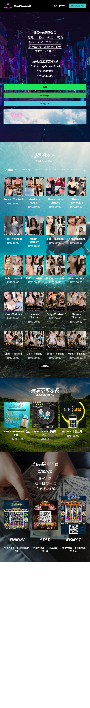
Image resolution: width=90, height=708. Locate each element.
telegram (45, 103)
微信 (45, 87)
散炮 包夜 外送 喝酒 (45, 37)
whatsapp (45, 95)
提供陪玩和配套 (45, 51)
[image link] (45, 116)
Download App (77, 6)
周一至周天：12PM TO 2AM (45, 46)
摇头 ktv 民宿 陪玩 (45, 42)
